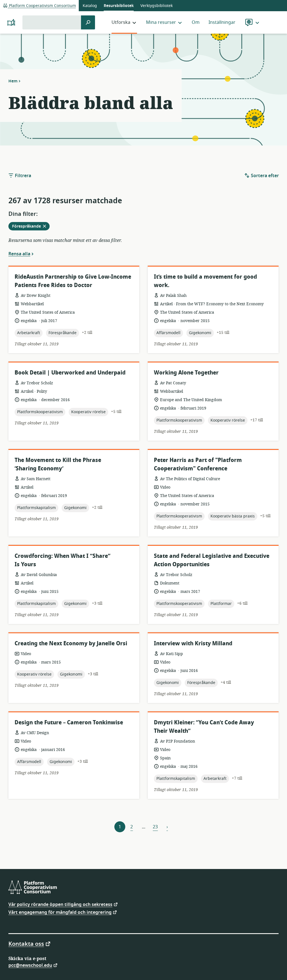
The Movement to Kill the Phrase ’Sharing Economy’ (58, 464)
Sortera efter (264, 175)
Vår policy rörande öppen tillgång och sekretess (60, 904)
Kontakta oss (26, 943)
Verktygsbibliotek (156, 6)
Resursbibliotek (119, 6)
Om (196, 22)
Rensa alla (19, 253)
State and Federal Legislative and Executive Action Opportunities (211, 560)
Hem (13, 81)
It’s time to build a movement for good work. (205, 281)
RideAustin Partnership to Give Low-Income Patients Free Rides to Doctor (73, 281)
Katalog (90, 6)
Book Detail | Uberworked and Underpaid (70, 373)
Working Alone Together (186, 373)
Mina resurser (161, 22)
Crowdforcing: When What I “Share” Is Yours (62, 560)
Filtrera (22, 175)
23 (155, 827)
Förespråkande (31, 226)
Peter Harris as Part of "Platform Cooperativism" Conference (198, 464)
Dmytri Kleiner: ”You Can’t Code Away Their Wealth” (204, 726)
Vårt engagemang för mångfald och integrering (60, 912)
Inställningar (222, 22)
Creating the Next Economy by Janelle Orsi (71, 643)
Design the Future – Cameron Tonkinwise (69, 722)
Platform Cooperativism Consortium (42, 6)
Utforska (121, 22)
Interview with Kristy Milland (193, 643)
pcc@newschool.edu (30, 965)
